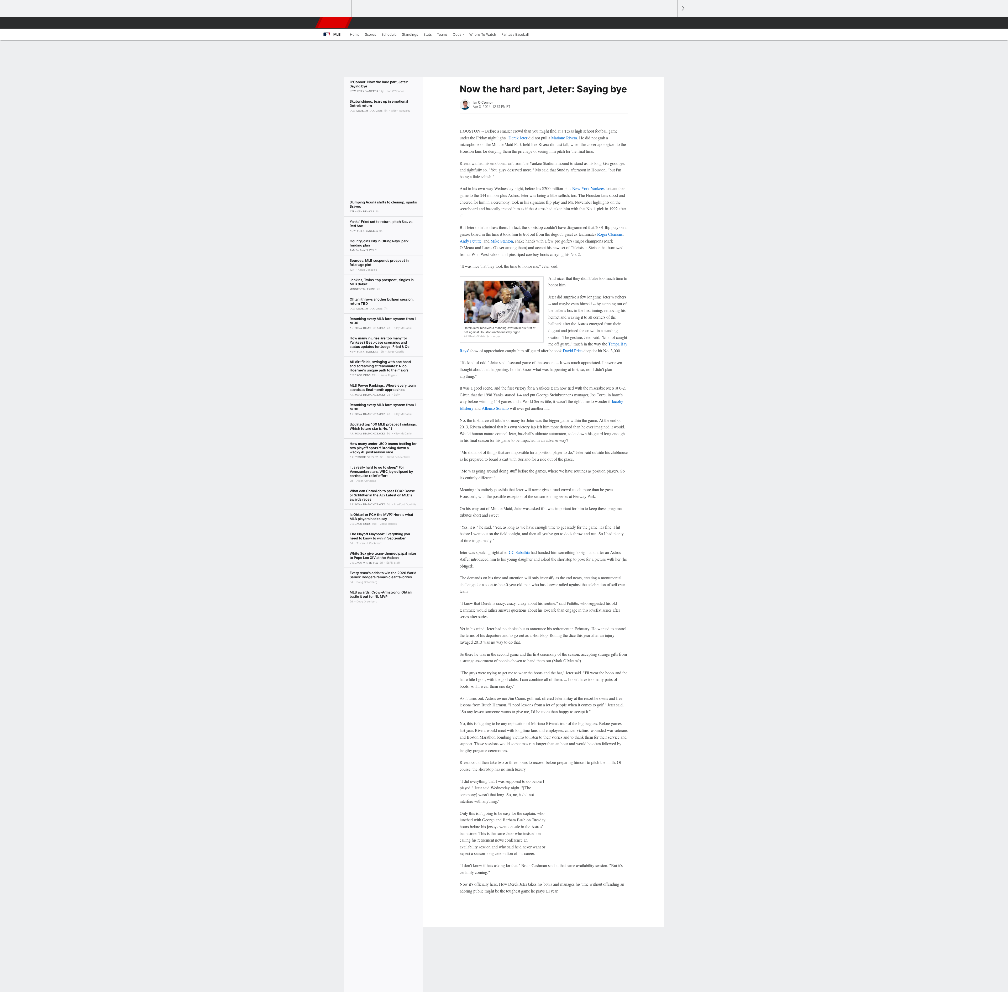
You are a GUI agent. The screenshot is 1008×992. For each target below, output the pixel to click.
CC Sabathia (519, 552)
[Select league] (336, 9)
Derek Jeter (517, 137)
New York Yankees (588, 188)
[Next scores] (682, 8)
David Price (572, 350)
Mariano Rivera (564, 137)
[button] (671, 23)
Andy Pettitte (470, 241)
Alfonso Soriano (495, 408)
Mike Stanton (502, 241)
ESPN (334, 23)
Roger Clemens (610, 234)
